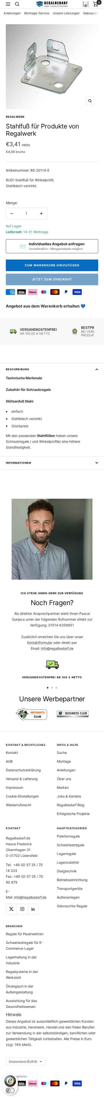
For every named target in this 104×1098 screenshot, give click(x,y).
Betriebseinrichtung (72, 880)
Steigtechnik (67, 871)
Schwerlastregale (70, 845)
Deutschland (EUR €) (23, 1061)
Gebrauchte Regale (72, 906)
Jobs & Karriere (69, 796)
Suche (62, 752)
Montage (64, 761)
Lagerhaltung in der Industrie (21, 960)
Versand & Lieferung (22, 779)
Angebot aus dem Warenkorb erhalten (43, 306)
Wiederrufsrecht (18, 805)
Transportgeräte (69, 888)
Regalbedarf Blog (70, 805)
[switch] (10, 1090)
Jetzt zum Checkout (52, 279)
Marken (63, 787)
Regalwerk (15, 116)
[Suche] (17, 4)
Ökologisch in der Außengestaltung (19, 989)
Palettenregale (68, 836)
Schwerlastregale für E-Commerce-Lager (24, 945)
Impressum (14, 787)
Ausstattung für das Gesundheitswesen (21, 1004)
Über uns (64, 779)
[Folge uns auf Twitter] (11, 909)
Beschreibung (17, 369)
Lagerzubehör (68, 862)
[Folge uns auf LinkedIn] (33, 909)
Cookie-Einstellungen (22, 796)
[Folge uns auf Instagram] (22, 909)
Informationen (18, 463)
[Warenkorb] (95, 4)
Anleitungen (12, 13)
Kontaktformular (39, 642)
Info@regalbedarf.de (57, 648)
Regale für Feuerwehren (24, 934)
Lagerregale (66, 854)
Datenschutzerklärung (23, 770)
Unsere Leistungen (66, 13)
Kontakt (12, 752)
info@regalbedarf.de (30, 897)
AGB (9, 761)
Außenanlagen (68, 897)
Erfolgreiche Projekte (73, 814)
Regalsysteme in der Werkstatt (22, 975)
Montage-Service (36, 13)
